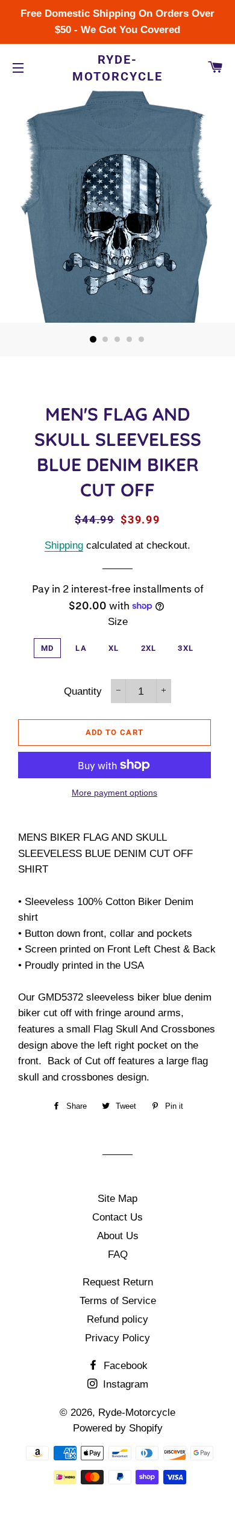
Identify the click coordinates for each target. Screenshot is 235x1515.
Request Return (118, 1282)
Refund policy (117, 1319)
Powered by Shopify (118, 1428)
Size (118, 621)
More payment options (114, 792)
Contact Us (117, 1217)
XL (113, 648)
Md (47, 648)
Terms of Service (118, 1300)
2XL (149, 648)
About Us (118, 1236)
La (81, 648)
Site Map (117, 1198)
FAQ (118, 1254)
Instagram (124, 1384)
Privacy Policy (117, 1338)
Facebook (124, 1365)
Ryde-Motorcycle (117, 68)
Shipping (64, 545)
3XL (185, 648)
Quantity (83, 691)
